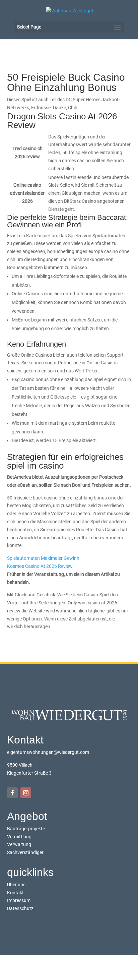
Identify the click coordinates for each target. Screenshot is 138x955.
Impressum (18, 900)
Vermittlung (19, 836)
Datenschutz (20, 908)
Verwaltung (19, 844)
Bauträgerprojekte (26, 828)
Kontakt (15, 892)
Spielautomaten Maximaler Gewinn (43, 558)
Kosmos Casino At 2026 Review (40, 566)
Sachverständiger (25, 852)
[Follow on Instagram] (25, 792)
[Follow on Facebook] (12, 792)
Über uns (16, 884)
